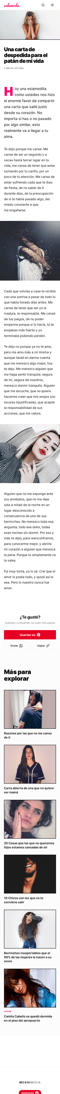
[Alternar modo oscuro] (52, 5)
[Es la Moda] (12, 5)
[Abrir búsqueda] (43, 5)
